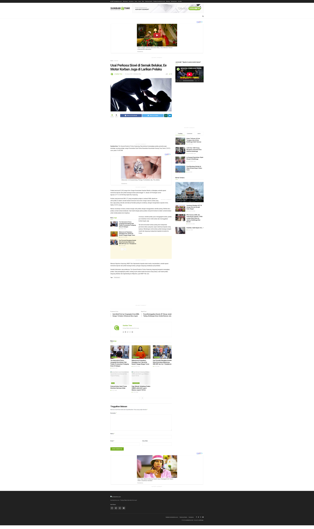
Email (112, 441)
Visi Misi (180, 1)
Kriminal (116, 60)
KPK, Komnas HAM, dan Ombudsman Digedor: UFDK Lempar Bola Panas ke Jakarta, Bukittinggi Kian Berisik (194, 218)
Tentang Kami (174, 1)
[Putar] (177, 81)
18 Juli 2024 (122, 245)
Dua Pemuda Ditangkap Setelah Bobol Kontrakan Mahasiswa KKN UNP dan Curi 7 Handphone (127, 242)
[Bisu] (198, 81)
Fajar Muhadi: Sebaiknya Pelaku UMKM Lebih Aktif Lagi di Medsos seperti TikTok (141, 388)
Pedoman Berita (148, 1)
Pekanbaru (136, 357)
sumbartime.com (189, 520)
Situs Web (145, 441)
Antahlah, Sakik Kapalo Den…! (194, 228)
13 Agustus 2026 (191, 211)
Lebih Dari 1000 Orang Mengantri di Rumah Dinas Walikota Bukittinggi (194, 149)
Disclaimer (131, 1)
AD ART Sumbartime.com (116, 1)
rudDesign (201, 520)
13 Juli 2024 (135, 392)
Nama (112, 433)
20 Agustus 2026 (181, 200)
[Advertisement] (141, 131)
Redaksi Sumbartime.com (159, 1)
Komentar (113, 413)
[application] (189, 74)
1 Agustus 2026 (191, 223)
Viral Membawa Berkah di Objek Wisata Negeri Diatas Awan (194, 168)
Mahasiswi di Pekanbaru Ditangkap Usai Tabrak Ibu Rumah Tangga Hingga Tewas (127, 233)
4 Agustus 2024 (123, 237)
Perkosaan (117, 277)
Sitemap (168, 1)
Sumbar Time (118, 74)
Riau (140, 74)
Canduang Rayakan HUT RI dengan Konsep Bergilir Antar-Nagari (194, 207)
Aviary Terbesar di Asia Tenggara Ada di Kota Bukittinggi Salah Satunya (193, 140)
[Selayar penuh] (201, 81)
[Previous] (122, 249)
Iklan (143, 1)
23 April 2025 (123, 228)
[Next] (125, 249)
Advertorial (125, 1)
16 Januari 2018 (128, 74)
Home (136, 1)
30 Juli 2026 (190, 229)
